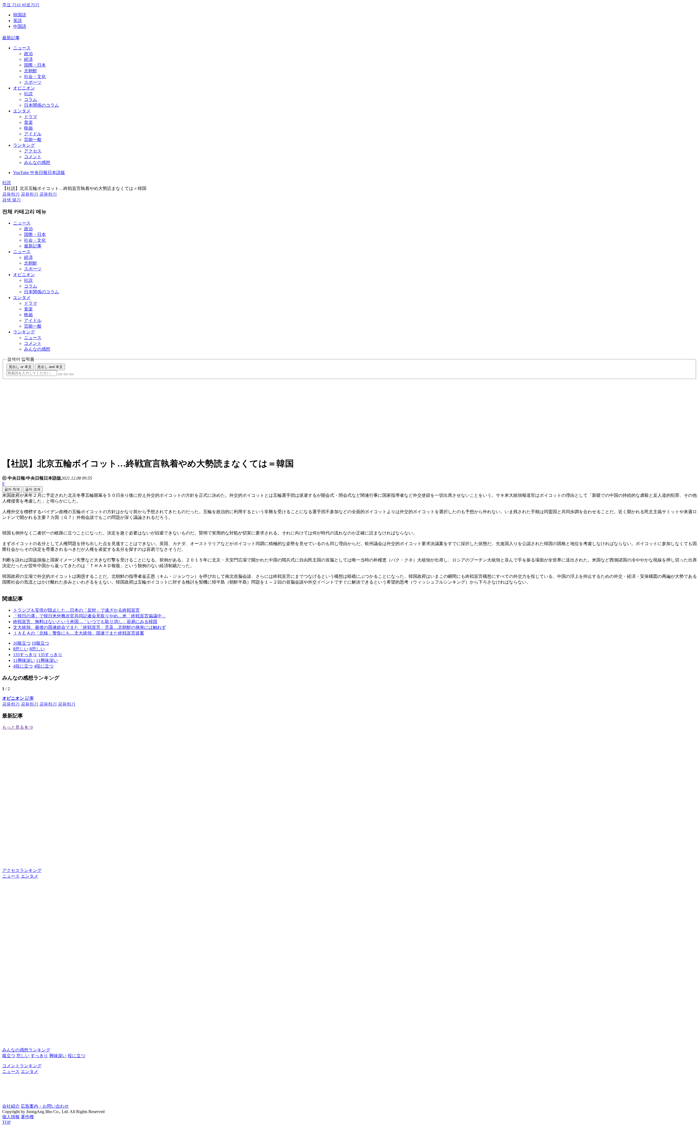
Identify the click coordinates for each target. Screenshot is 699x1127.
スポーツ (33, 82)
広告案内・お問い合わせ (45, 1106)
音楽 (28, 122)
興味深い (58, 1055)
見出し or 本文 (20, 367)
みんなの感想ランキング (26, 1050)
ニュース (22, 48)
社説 (28, 93)
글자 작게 (12, 489)
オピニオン (24, 88)
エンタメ (22, 111)
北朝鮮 (30, 70)
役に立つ (76, 1055)
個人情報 (11, 1116)
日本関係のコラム (41, 105)
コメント (33, 156)
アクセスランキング (22, 870)
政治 (28, 53)
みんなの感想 (37, 162)
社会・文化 (35, 76)
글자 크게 (32, 489)
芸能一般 (33, 139)
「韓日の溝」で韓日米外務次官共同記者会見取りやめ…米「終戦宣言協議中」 (89, 616)
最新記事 (11, 37)
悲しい (22, 1055)
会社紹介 (11, 1106)
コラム (30, 99)
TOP (6, 1122)
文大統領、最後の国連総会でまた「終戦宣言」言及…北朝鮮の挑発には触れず (89, 627)
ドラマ (30, 116)
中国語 (19, 26)
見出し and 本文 (50, 367)
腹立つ (8, 1055)
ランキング (24, 145)
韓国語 (19, 15)
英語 (17, 20)
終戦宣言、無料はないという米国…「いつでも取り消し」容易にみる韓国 (85, 621)
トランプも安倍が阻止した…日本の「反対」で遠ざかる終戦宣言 (76, 610)
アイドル (33, 133)
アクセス (33, 151)
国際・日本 (35, 65)
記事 (18, 698)
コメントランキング (22, 1065)
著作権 (27, 1116)
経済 (28, 59)
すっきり (39, 1055)
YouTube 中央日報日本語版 (39, 172)
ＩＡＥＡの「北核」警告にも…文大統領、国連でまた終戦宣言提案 (78, 633)
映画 (28, 128)
